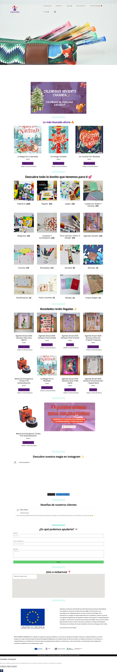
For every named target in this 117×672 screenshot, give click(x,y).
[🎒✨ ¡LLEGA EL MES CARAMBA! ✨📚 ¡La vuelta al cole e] (70, 472)
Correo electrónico (18, 541)
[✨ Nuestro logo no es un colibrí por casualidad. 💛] (93, 472)
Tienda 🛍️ (46, 12)
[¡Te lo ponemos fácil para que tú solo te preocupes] (24, 485)
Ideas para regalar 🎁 (96, 6)
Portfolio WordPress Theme (44, 655)
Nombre (15, 533)
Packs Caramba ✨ (81, 6)
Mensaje (15, 549)
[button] (14, 98)
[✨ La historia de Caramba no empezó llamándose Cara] (47, 485)
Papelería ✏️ (59, 6)
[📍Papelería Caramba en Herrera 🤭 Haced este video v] (93, 485)
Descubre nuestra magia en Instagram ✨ (58, 456)
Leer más (70, 344)
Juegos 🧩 (69, 6)
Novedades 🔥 (48, 6)
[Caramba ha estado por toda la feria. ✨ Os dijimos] (47, 472)
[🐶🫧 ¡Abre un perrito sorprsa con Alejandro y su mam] (70, 485)
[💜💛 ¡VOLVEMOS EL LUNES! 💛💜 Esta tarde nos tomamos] (24, 472)
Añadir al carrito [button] (27, 163)
